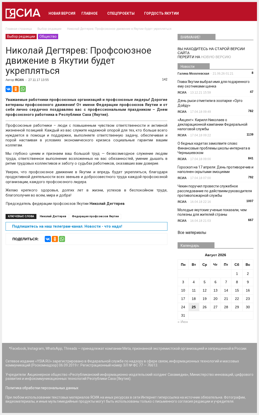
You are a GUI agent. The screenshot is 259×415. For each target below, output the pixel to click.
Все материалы (192, 232)
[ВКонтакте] (9, 89)
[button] (247, 13)
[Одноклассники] (16, 89)
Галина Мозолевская (193, 73)
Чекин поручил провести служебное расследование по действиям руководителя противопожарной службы (215, 190)
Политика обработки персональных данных (42, 388)
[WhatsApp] (23, 89)
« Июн (183, 322)
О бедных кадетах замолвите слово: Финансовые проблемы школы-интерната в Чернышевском (214, 148)
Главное (89, 13)
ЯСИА (19, 80)
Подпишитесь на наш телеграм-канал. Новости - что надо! (67, 226)
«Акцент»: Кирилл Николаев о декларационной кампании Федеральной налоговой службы (212, 124)
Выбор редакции (21, 36)
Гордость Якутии (161, 13)
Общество (48, 36)
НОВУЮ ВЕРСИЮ (216, 57)
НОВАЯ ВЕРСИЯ (62, 13)
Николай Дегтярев (53, 216)
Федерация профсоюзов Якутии (95, 216)
